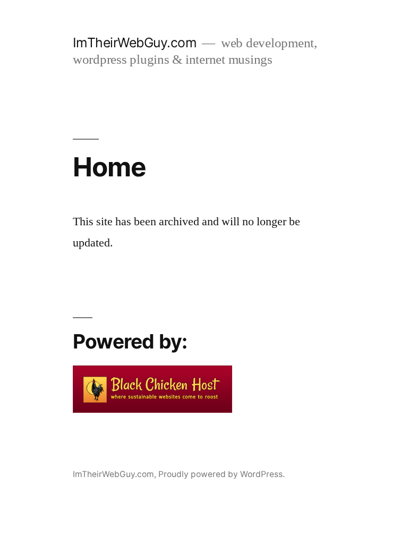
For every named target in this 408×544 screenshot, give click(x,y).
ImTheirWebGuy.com (135, 42)
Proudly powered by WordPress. (221, 474)
